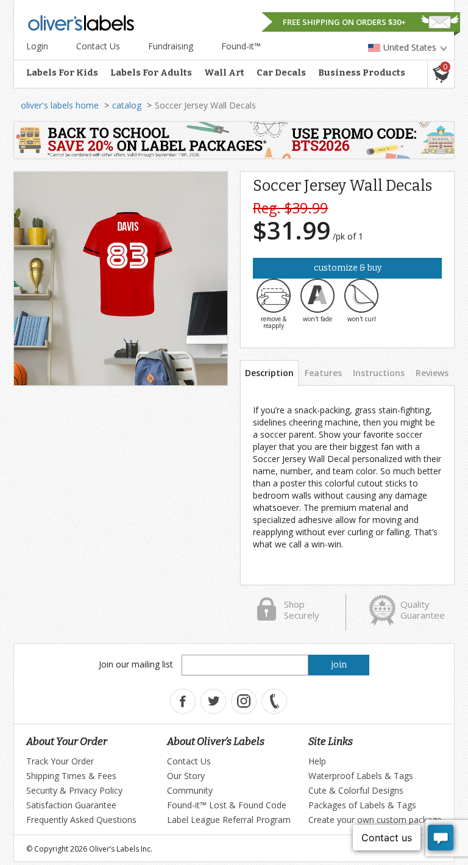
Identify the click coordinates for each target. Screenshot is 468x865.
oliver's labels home (60, 105)
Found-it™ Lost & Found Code (226, 805)
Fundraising (170, 46)
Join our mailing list (136, 664)
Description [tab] (269, 373)
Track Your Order (60, 761)
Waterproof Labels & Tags (360, 775)
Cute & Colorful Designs (355, 790)
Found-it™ (241, 46)
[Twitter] (213, 701)
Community (190, 790)
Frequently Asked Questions (81, 819)
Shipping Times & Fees (71, 775)
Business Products (361, 72)
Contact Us (98, 46)
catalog (126, 105)
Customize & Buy (347, 268)
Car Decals (281, 72)
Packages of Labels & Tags (362, 805)
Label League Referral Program (229, 819)
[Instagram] (243, 701)
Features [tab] (323, 373)
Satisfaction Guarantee (71, 805)
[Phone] (274, 701)
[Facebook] (182, 701)
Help (317, 761)
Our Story (186, 775)
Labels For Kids (62, 72)
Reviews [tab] (432, 373)
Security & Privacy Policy (74, 790)
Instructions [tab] (379, 373)
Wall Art (224, 72)
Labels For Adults (151, 72)
